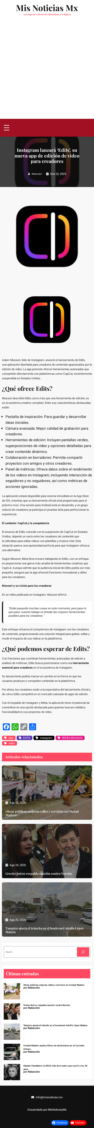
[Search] (83, 952)
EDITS (26, 738)
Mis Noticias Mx (47, 7)
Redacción (37, 174)
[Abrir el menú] (6, 127)
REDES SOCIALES (72, 738)
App (11, 738)
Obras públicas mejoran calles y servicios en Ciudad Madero (42, 813)
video (12, 743)
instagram (46, 738)
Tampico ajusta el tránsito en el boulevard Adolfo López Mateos (44, 930)
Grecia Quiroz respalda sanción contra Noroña (38, 873)
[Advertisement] (47, 70)
